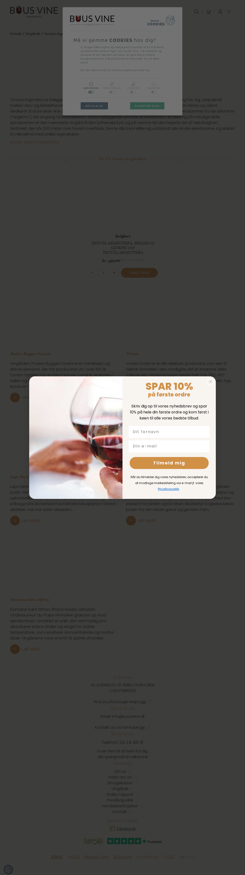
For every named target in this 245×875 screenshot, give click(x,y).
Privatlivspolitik (168, 489)
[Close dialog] (210, 381)
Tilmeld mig (169, 463)
